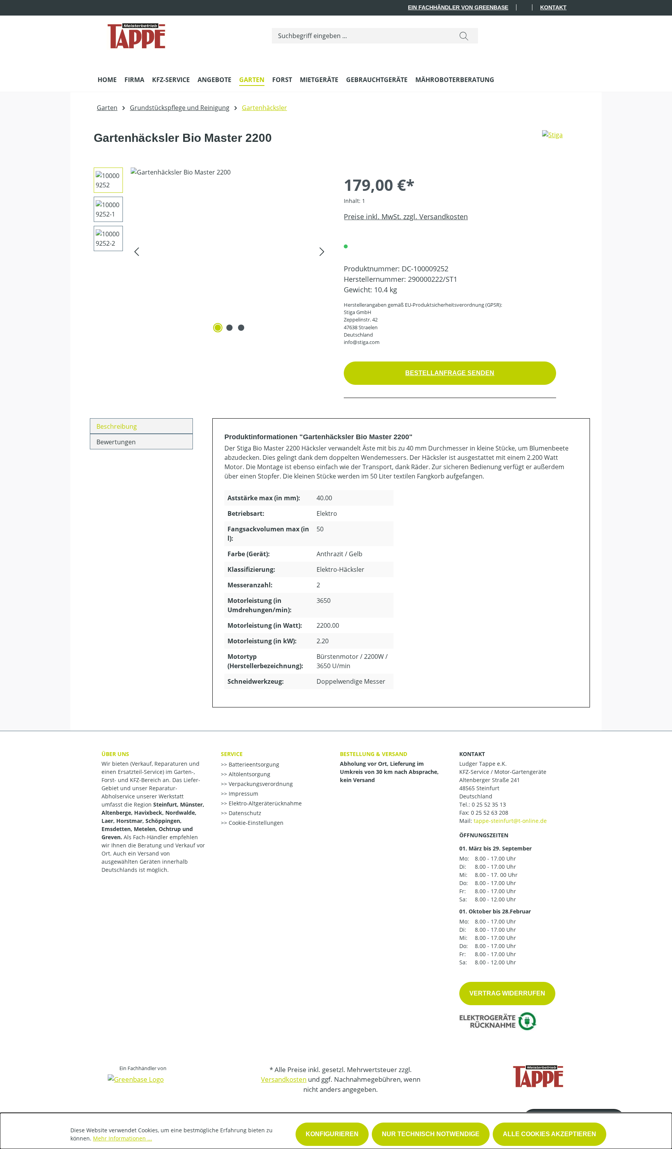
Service (232, 754)
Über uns (115, 754)
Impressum (242, 793)
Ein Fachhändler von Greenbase (458, 7)
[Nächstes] (322, 251)
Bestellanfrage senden (449, 373)
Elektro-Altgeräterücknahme (264, 803)
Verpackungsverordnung (260, 784)
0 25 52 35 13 (489, 804)
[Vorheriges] (136, 251)
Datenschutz (244, 813)
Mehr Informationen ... (122, 1138)
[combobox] (361, 36)
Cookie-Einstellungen (255, 822)
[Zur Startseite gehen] (136, 34)
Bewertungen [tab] (116, 442)
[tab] (141, 426)
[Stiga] (552, 141)
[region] (208, 251)
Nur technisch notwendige (431, 1134)
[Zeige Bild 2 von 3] (229, 328)
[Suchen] (464, 36)
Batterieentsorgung (253, 764)
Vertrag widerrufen (507, 993)
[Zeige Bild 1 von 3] (218, 328)
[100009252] (229, 251)
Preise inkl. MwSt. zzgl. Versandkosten (406, 216)
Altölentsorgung (248, 774)
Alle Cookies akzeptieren (549, 1134)
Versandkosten (283, 1079)
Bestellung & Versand (373, 754)
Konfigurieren (332, 1134)
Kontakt (553, 7)
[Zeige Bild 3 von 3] (241, 328)
